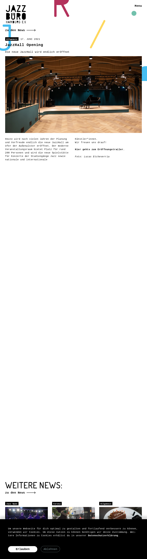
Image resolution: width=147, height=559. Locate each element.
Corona (57, 504)
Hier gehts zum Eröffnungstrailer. (100, 149)
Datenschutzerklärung (103, 535)
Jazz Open (11, 504)
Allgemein (11, 39)
